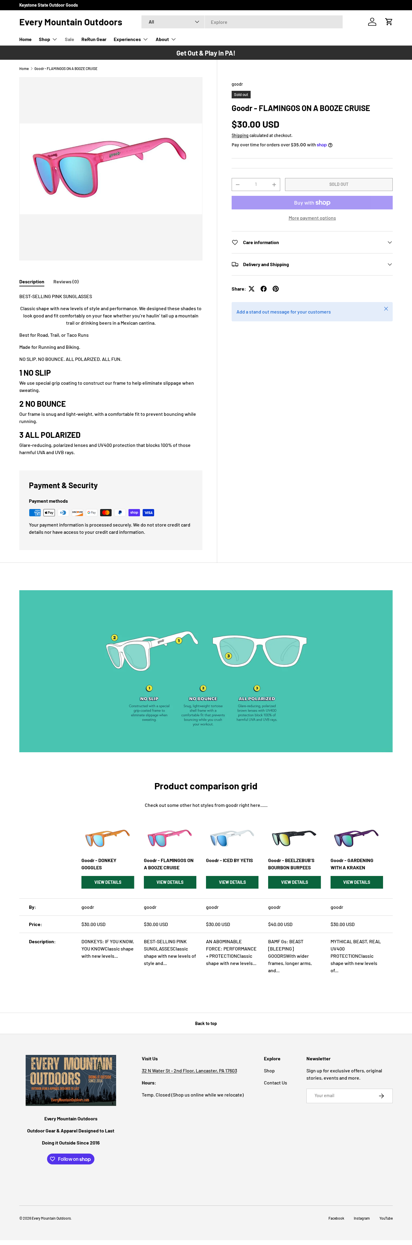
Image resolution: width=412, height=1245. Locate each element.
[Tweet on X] (252, 289)
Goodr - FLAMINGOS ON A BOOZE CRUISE (65, 68)
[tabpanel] (110, 374)
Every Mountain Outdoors (51, 1218)
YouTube (386, 1218)
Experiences (127, 39)
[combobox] (242, 21)
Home (25, 39)
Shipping (240, 135)
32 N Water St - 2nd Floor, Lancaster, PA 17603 (189, 1070)
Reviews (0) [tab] (66, 281)
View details (107, 882)
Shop (44, 39)
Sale (69, 39)
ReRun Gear (93, 39)
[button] (389, 21)
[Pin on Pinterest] (276, 289)
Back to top (206, 1023)
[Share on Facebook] (264, 289)
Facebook (336, 1218)
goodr (237, 84)
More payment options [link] (312, 218)
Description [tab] (31, 281)
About (162, 39)
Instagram (362, 1218)
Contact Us (275, 1082)
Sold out (338, 184)
